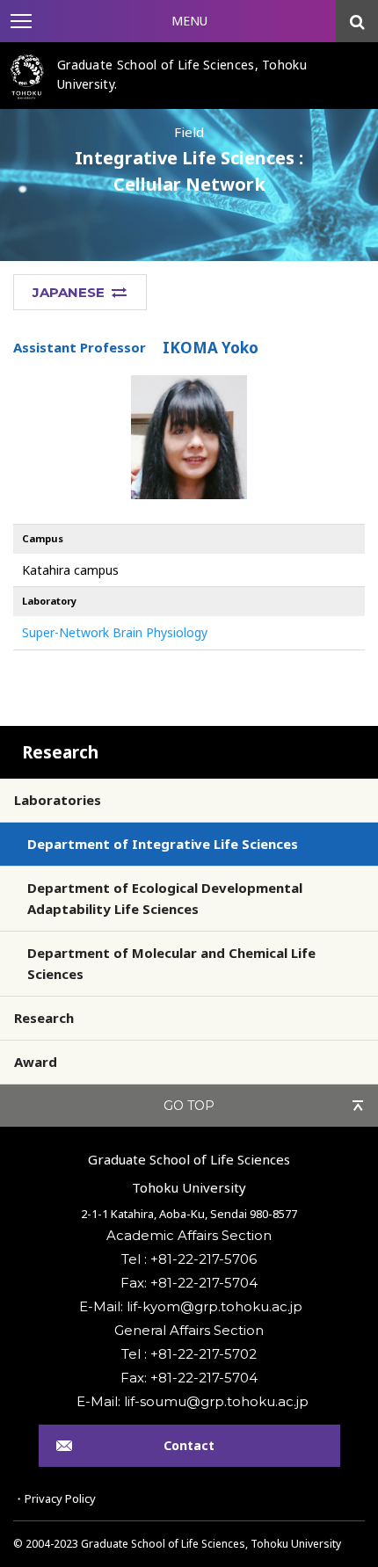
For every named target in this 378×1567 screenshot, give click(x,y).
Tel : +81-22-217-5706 (189, 1259)
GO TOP (189, 1106)
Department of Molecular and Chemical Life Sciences (171, 963)
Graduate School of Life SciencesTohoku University (189, 1173)
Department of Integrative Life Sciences (162, 843)
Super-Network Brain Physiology (114, 632)
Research (60, 752)
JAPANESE (69, 292)
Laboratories (57, 800)
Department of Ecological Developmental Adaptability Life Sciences (164, 898)
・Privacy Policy (54, 1498)
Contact (189, 1445)
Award (35, 1061)
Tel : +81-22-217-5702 (189, 1354)
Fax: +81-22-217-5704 (189, 1282)
